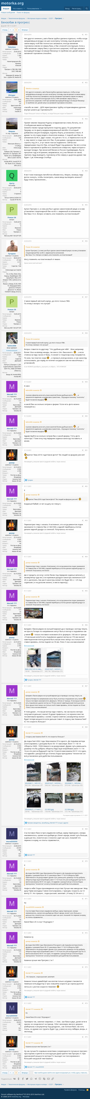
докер (12, 462)
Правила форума (70, 1090)
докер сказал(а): (31, 495)
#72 (86, 933)
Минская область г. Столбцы (14, 145)
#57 (86, 297)
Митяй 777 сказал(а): (33, 733)
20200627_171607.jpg (34, 809)
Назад (5, 30)
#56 (86, 241)
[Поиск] (86, 8)
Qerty (11, 183)
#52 (86, 83)
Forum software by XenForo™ (23, 1094)
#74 (86, 1003)
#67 (86, 686)
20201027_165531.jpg (54, 669)
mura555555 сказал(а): (34, 907)
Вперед (24, 30)
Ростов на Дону (16, 475)
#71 (86, 899)
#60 (86, 416)
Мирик (12, 131)
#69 (86, 829)
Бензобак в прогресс (15, 22)
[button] (24, 8)
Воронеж (18, 228)
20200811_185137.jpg (34, 783)
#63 (86, 520)
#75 (86, 1037)
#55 (86, 205)
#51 (86, 35)
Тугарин (12, 253)
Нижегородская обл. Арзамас (14, 62)
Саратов (18, 359)
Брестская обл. (16, 106)
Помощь (81, 1090)
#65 (86, 591)
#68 (86, 727)
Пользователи (33, 8)
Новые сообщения (8, 12)
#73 (86, 967)
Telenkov (12, 47)
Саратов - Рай (16, 266)
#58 (86, 333)
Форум (6, 8)
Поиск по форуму (23, 12)
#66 (86, 625)
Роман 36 (12, 217)
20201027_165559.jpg (54, 783)
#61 (86, 450)
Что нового (17, 8)
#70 (86, 861)
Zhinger (11, 95)
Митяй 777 (12, 394)
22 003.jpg (49, 809)
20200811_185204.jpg (74, 783)
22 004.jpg (69, 809)
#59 (86, 382)
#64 (86, 557)
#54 (86, 171)
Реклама (26, 1096)
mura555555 (11, 841)
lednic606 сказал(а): (32, 390)
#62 (86, 486)
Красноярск (17, 405)
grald (4, 26)
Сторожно (17, 194)
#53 (86, 119)
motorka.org (16, 1096)
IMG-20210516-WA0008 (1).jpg (38, 669)
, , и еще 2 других (47, 823)
